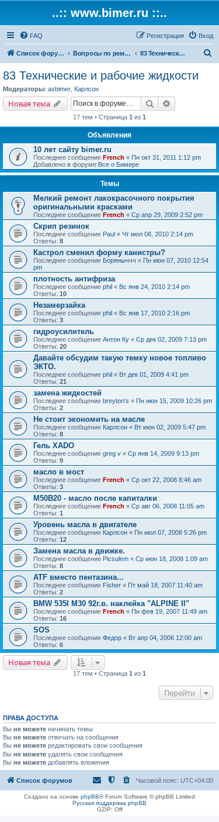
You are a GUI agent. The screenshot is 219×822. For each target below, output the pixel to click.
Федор (112, 637)
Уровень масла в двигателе (85, 524)
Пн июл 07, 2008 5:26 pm (170, 532)
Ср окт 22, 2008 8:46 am (166, 479)
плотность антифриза (74, 278)
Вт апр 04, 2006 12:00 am (165, 637)
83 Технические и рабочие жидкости (101, 75)
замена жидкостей (67, 392)
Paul (109, 234)
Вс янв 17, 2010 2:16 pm (154, 313)
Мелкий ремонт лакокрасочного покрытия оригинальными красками (113, 202)
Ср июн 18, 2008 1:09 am (171, 558)
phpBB (90, 796)
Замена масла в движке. (79, 550)
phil (107, 286)
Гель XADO (53, 445)
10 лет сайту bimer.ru (72, 149)
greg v (112, 453)
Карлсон (86, 88)
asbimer (59, 88)
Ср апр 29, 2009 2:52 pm (167, 214)
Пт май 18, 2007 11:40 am (165, 585)
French (113, 157)
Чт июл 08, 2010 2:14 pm (157, 234)
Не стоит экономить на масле (89, 419)
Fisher (112, 585)
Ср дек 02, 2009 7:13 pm (171, 339)
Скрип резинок (61, 226)
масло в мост (58, 471)
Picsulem (115, 558)
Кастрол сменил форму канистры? (99, 252)
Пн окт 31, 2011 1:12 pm (166, 157)
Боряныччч (119, 260)
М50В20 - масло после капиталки (95, 498)
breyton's (116, 400)
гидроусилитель (63, 331)
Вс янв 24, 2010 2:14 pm (154, 286)
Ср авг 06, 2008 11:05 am (167, 506)
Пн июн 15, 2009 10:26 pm (174, 400)
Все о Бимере (118, 164)
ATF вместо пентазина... (78, 577)
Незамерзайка (59, 305)
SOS (41, 629)
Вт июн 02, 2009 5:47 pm (170, 427)
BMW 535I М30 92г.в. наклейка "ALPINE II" (111, 603)
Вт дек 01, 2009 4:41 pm (154, 374)
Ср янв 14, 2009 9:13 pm (163, 453)
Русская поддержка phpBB (109, 803)
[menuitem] (31, 36)
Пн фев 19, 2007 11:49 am (169, 611)
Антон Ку (116, 339)
